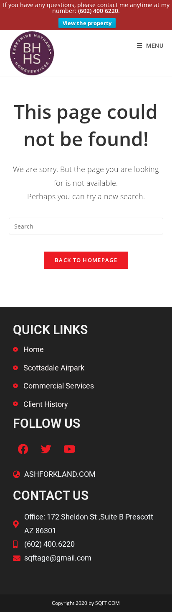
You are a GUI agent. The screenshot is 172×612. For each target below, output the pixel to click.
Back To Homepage (86, 260)
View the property (87, 23)
